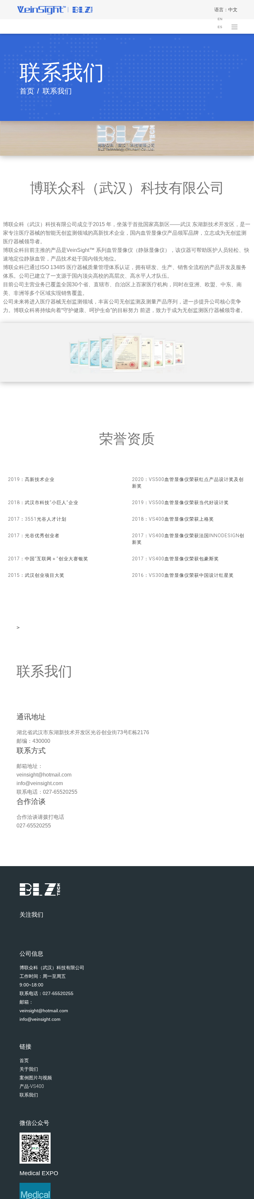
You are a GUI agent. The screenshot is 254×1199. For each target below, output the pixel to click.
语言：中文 (225, 9)
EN (220, 19)
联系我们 (29, 1095)
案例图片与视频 (36, 1077)
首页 (27, 91)
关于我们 (29, 1069)
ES (220, 27)
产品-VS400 (32, 1086)
